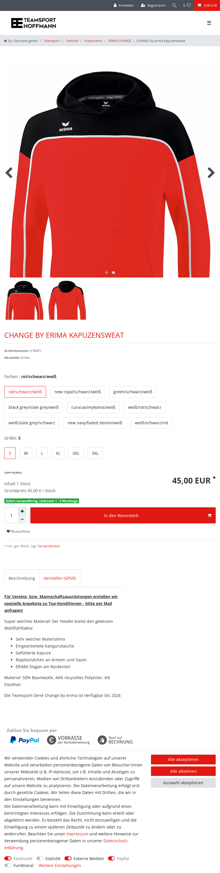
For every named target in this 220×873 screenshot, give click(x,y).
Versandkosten (48, 546)
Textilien (71, 40)
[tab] (22, 578)
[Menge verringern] (22, 519)
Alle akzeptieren (183, 759)
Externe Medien (89, 858)
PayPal (123, 858)
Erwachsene (93, 40)
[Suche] (174, 5)
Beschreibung (22, 578)
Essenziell (22, 858)
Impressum (77, 834)
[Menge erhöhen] (22, 511)
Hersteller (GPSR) (60, 578)
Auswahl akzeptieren (183, 782)
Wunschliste (20, 531)
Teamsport (51, 40)
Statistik (52, 858)
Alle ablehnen (183, 771)
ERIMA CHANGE (119, 40)
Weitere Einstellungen (60, 865)
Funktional (23, 865)
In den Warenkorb (121, 515)
